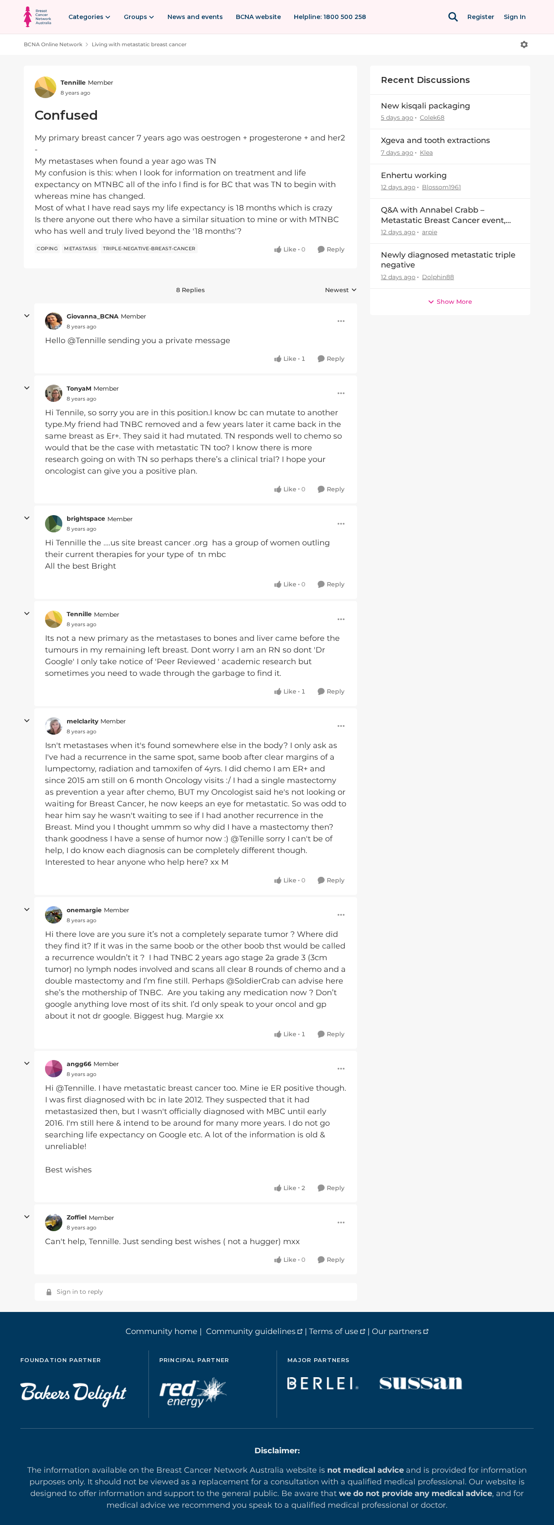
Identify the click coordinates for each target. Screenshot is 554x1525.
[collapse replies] (27, 316)
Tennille (73, 82)
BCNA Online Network (53, 44)
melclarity (82, 721)
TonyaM (79, 388)
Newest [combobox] (341, 290)
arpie (429, 232)
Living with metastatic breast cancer (139, 44)
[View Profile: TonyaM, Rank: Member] (53, 393)
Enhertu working (414, 175)
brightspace (86, 518)
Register (480, 17)
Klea (426, 152)
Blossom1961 (441, 187)
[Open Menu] (524, 44)
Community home (161, 1331)
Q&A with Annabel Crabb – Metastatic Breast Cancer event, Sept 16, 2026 (443, 215)
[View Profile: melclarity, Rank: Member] (53, 726)
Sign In (515, 17)
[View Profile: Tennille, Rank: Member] (45, 87)
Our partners (397, 1331)
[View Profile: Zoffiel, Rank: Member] (53, 1222)
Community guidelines (251, 1331)
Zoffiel (77, 1217)
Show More (454, 302)
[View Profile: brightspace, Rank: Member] (53, 523)
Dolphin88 (438, 277)
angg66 (79, 1064)
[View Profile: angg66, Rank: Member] (53, 1068)
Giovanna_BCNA (93, 316)
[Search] (453, 17)
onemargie (84, 910)
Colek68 (432, 117)
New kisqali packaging (425, 106)
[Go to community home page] (37, 16)
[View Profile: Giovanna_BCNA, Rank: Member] (53, 321)
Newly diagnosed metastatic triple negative (448, 260)
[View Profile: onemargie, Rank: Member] (53, 914)
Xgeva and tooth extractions (435, 140)
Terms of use (333, 1331)
